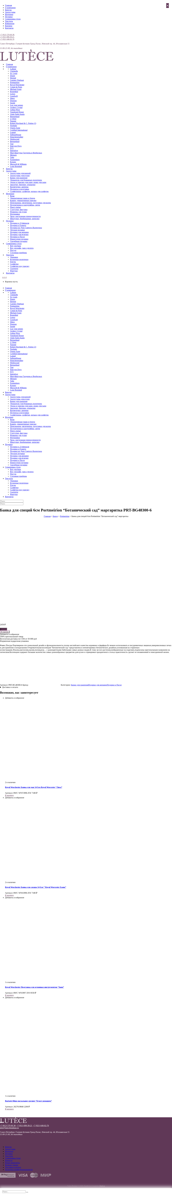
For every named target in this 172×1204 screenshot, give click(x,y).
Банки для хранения (79, 685)
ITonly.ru (102, 1186)
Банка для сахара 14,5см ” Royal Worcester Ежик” (35, 887)
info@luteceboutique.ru (9, 1128)
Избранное (9, 23)
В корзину (5, 632)
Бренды (8, 10)
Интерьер (9, 14)
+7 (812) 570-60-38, (7, 35)
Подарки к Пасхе (114, 685)
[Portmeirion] (44, 685)
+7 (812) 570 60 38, (8, 1125)
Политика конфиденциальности (19, 1169)
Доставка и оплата (10, 687)
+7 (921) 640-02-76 (7, 39)
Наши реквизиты (12, 1163)
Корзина (8, 26)
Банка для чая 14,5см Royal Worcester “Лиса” (33, 787)
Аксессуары (10, 12)
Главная (8, 5)
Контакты (9, 28)
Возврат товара (11, 1165)
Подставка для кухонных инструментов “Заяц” (34, 987)
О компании (10, 8)
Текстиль (9, 21)
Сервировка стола (13, 19)
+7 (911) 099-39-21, (7, 37)
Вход (2, 32)
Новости (8, 1160)
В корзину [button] (9, 795)
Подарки (9, 17)
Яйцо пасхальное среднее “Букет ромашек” (28, 1101)
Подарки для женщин (97, 685)
